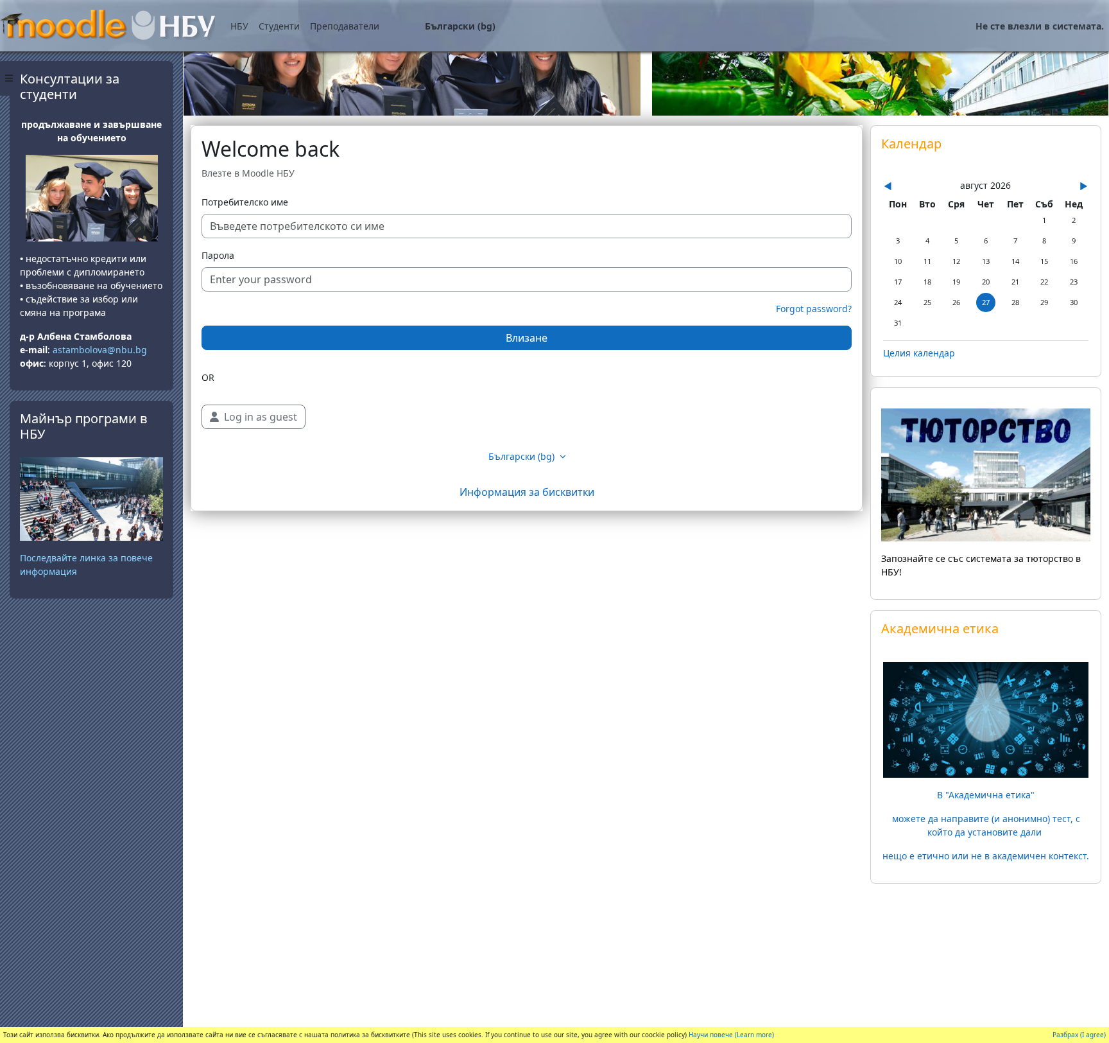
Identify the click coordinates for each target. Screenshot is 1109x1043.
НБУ (239, 26)
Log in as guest (260, 417)
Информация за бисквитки (527, 492)
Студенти (279, 26)
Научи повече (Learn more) (731, 1034)
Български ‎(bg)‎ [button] (522, 456)
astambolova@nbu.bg (101, 350)
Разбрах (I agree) (1079, 1034)
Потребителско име (245, 202)
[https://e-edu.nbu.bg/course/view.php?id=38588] (985, 719)
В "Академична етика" (986, 795)
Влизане (526, 338)
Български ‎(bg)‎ (460, 26)
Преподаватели (344, 26)
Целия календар (919, 353)
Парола (218, 255)
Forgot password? (814, 308)
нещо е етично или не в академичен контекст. (985, 856)
